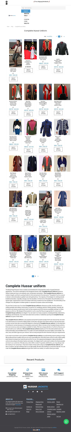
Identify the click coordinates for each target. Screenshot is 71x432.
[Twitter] (33, 392)
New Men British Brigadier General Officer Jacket (43, 103)
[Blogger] (37, 391)
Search (26, 11)
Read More (18, 404)
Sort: (45, 36)
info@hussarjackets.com (14, 1)
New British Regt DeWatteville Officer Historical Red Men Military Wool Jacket (58, 256)
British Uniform (51, 406)
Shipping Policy (39, 402)
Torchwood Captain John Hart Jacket (13, 70)
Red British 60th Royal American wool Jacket (43, 58)
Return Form (39, 409)
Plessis (58, 402)
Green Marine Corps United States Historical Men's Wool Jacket (43, 255)
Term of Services (40, 411)
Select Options (13, 79)
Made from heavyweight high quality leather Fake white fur (28, 213)
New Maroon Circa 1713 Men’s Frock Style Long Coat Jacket (13, 176)
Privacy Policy (29, 402)
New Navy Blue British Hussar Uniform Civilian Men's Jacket (13, 138)
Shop (12, 26)
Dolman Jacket (51, 402)
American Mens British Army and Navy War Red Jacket (13, 103)
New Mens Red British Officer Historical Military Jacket (57, 103)
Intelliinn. (54, 427)
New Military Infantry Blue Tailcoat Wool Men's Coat (58, 175)
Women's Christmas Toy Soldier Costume (28, 62)
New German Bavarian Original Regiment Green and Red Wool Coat (28, 140)
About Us (28, 409)
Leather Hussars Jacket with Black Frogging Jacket (58, 61)
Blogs (27, 411)
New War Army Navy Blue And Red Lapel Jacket (42, 175)
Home (8, 26)
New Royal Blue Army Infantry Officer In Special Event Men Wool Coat (28, 255)
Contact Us (29, 406)
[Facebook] (28, 392)
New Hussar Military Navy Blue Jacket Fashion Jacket (28, 175)
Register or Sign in (61, 2)
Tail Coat (58, 416)
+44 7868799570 (12, 3)
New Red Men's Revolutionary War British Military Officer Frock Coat (13, 255)
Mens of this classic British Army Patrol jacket (42, 140)
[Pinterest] (42, 392)
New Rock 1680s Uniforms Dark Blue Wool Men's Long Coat (58, 211)
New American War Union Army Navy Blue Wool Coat (13, 210)
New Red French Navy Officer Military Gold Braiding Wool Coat (28, 104)
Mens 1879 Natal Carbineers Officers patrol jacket (58, 139)
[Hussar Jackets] (12, 15)
